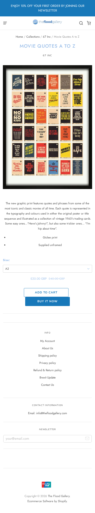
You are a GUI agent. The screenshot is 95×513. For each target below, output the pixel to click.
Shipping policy (47, 355)
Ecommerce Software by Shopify (47, 501)
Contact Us (47, 385)
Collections (33, 37)
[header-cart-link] (89, 23)
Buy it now (47, 301)
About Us (47, 348)
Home (19, 37)
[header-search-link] (81, 23)
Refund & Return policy (47, 370)
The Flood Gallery (59, 496)
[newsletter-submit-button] (87, 439)
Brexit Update (48, 377)
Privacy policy (47, 363)
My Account (47, 341)
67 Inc (47, 37)
